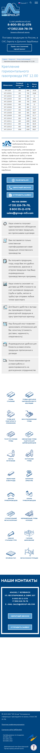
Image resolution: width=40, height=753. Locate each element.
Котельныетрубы (29, 460)
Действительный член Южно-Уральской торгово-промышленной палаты (16, 747)
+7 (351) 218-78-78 (20, 29)
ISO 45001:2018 (7, 741)
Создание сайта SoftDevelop (12, 730)
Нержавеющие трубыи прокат (29, 519)
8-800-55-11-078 (19, 24)
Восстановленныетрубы (29, 420)
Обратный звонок (20, 616)
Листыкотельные (10, 460)
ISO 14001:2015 (7, 739)
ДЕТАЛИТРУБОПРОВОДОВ (10, 499)
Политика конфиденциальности (13, 724)
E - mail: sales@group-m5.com (20, 21)
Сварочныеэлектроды (10, 479)
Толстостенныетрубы (10, 440)
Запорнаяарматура (29, 479)
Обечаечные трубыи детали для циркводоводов (29, 441)
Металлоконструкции (29, 558)
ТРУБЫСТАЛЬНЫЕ (11, 400)
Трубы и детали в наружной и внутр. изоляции (29, 401)
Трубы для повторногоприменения (11, 421)
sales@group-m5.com (20, 213)
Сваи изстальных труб (11, 539)
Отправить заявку (20, 627)
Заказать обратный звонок (20, 32)
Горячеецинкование (29, 539)
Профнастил (11, 558)
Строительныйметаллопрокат (10, 519)
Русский (23, 3)
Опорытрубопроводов (29, 499)
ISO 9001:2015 (7, 737)
